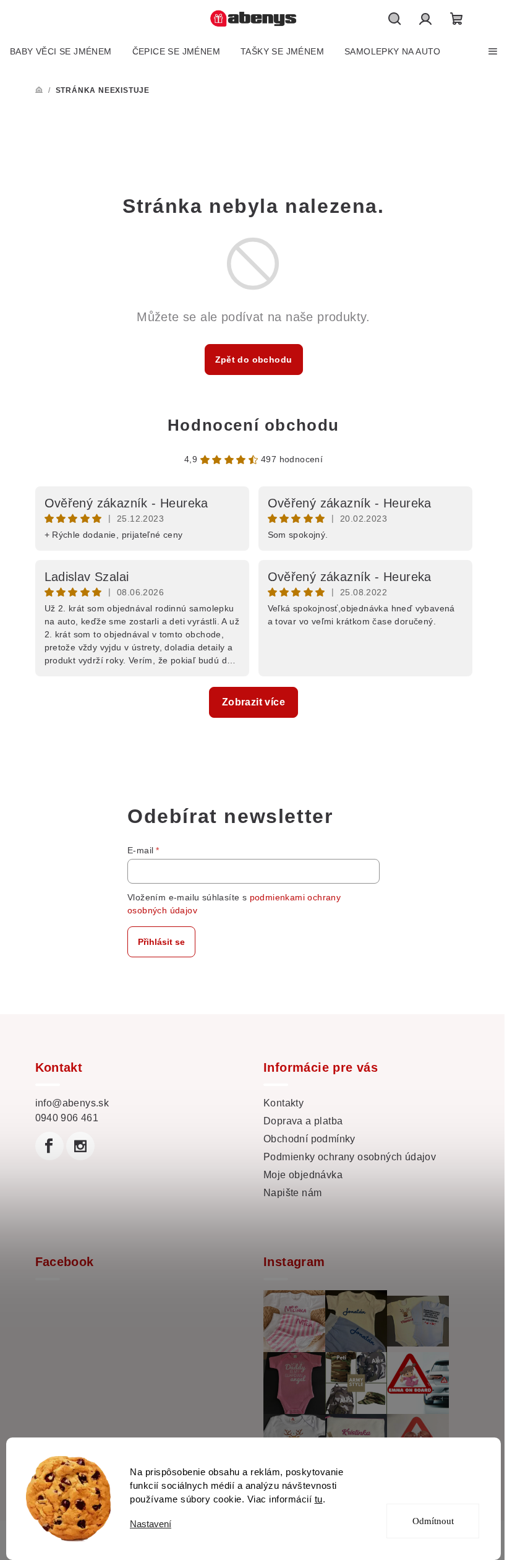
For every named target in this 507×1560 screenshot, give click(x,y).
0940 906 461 (67, 1118)
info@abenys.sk (72, 1103)
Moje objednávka (303, 1175)
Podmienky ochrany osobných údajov (349, 1157)
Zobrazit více (253, 702)
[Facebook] (49, 1146)
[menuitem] (61, 51)
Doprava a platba (303, 1121)
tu (319, 1499)
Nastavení (150, 1523)
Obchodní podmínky (309, 1139)
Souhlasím (441, 1476)
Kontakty (283, 1103)
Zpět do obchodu (253, 359)
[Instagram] (80, 1146)
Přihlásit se (161, 942)
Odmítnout (433, 1521)
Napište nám (292, 1192)
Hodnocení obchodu (253, 425)
